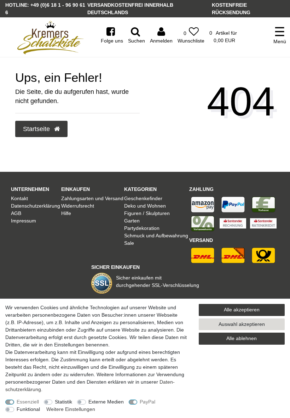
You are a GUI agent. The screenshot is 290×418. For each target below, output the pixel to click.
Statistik (63, 402)
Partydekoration (142, 228)
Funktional (28, 409)
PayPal (147, 402)
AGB (16, 213)
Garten (132, 221)
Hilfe (66, 213)
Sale (129, 243)
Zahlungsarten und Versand (92, 198)
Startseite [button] (37, 128)
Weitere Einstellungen (70, 409)
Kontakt (19, 198)
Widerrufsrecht (77, 206)
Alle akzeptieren (242, 309)
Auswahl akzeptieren (242, 324)
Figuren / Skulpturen (147, 213)
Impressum (23, 221)
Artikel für (223, 36)
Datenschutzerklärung (35, 206)
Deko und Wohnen (145, 206)
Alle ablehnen (241, 338)
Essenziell (28, 402)
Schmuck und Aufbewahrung (156, 235)
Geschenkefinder (143, 198)
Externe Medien (106, 402)
